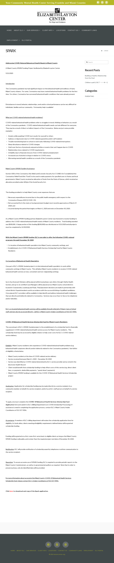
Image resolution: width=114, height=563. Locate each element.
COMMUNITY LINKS (75, 550)
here (11, 491)
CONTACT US (62, 550)
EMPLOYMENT (88, 550)
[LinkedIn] (106, 2)
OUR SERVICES (31, 550)
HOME (13, 550)
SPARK (106, 50)
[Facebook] (98, 2)
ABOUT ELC (20, 550)
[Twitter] (102, 2)
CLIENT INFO (42, 550)
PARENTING (89, 96)
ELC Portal (99, 550)
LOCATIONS (52, 550)
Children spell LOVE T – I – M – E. (96, 82)
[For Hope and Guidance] (57, 15)
